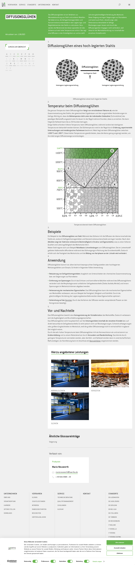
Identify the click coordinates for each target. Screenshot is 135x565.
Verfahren (12, 5)
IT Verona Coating (114, 537)
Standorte (31, 5)
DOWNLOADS (8, 513)
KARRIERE (7, 505)
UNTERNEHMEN (44, 5)
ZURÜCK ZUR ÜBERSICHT (17, 47)
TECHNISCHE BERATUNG (65, 497)
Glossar (60, 509)
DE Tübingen (112, 517)
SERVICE (22, 5)
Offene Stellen (9, 509)
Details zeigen (97, 561)
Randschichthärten (39, 509)
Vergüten (68, 300)
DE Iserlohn (112, 505)
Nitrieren (35, 505)
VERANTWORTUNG (10, 501)
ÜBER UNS (7, 497)
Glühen (34, 497)
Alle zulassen (119, 542)
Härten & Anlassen (39, 517)
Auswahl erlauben (119, 548)
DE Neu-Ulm (112, 509)
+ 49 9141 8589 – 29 (63, 477)
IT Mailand (112, 525)
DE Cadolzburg (113, 501)
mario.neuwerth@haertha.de (67, 472)
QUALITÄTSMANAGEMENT (65, 501)
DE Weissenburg (114, 521)
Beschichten (36, 513)
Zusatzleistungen (38, 501)
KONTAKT (55, 5)
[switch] (53, 561)
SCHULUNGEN (61, 505)
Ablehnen (120, 553)
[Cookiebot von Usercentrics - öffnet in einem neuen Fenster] (12, 561)
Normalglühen (95, 341)
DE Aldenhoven (113, 497)
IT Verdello (112, 529)
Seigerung (53, 442)
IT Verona (111, 533)
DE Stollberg (113, 513)
